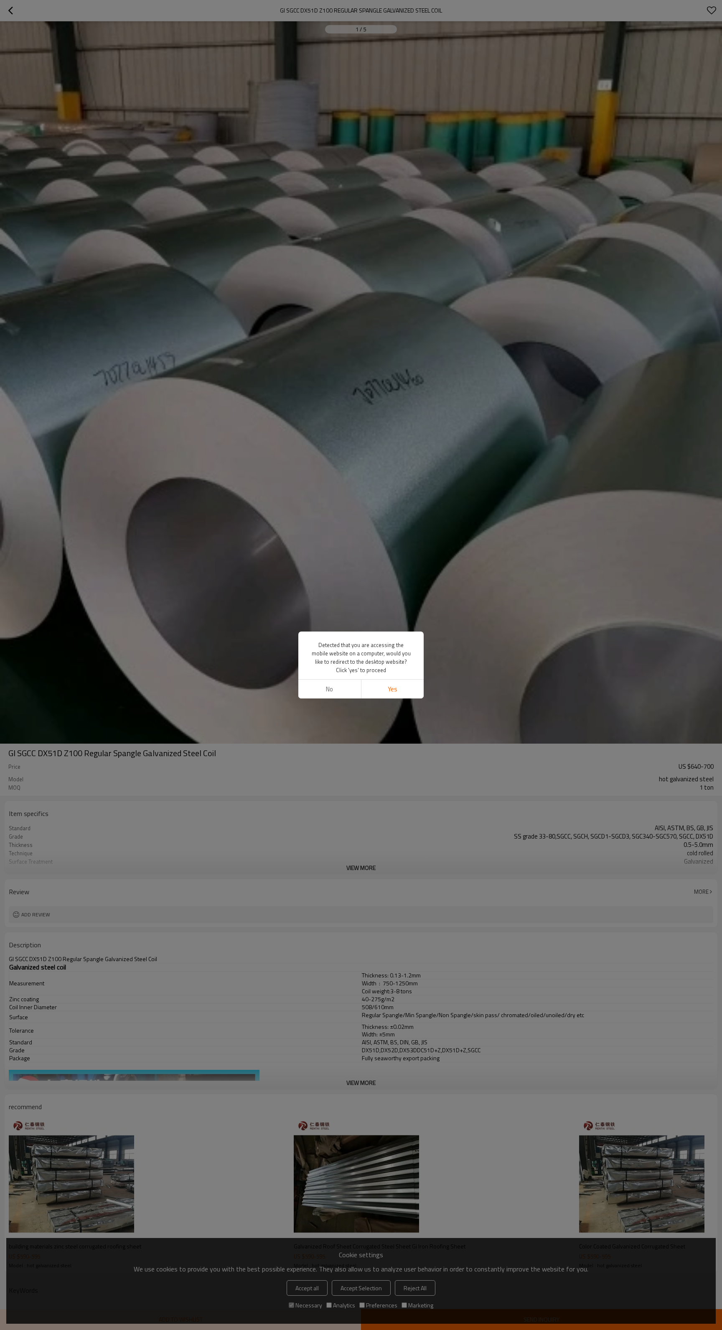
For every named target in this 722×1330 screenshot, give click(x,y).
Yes (392, 689)
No (329, 689)
